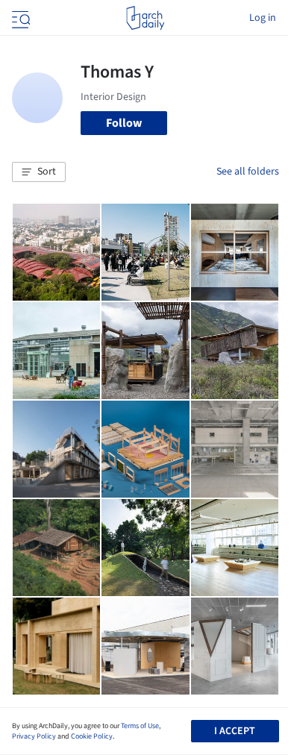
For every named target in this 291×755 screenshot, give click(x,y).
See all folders (247, 171)
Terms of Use (140, 726)
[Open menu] (19, 17)
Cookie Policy (92, 736)
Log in (262, 18)
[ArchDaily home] (145, 18)
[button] (39, 172)
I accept (234, 731)
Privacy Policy (34, 736)
